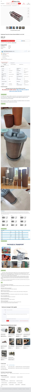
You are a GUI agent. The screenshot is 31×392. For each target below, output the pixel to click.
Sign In (2, 59)
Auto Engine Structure (14, 5)
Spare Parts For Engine (19, 380)
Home (1, 5)
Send (7, 320)
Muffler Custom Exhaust (4, 384)
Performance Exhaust (4, 382)
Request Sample (14, 42)
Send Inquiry (8, 40)
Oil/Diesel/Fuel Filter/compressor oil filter (19, 366)
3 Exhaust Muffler (17, 384)
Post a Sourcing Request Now (24, 320)
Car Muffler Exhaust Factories (12, 382)
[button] (27, 64)
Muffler (18, 5)
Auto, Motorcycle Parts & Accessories (7, 5)
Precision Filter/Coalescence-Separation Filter (26, 366)
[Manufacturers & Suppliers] (15, 1)
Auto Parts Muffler (20, 382)
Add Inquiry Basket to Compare (15, 30)
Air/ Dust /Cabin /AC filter (11, 366)
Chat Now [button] (23, 40)
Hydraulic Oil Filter (3, 366)
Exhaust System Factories (4, 380)
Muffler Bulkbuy (23, 384)
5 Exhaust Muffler (11, 384)
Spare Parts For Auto (12, 380)
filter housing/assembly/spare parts (4, 369)
